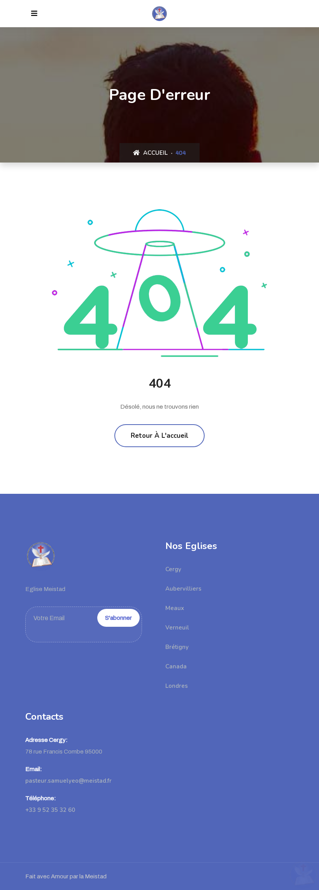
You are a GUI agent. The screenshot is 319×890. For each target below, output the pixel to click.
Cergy (173, 569)
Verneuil (177, 627)
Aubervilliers (183, 589)
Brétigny (177, 647)
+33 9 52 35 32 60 (50, 810)
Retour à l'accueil (159, 435)
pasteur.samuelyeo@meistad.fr (68, 781)
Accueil (155, 153)
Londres (176, 686)
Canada (176, 666)
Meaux (174, 608)
